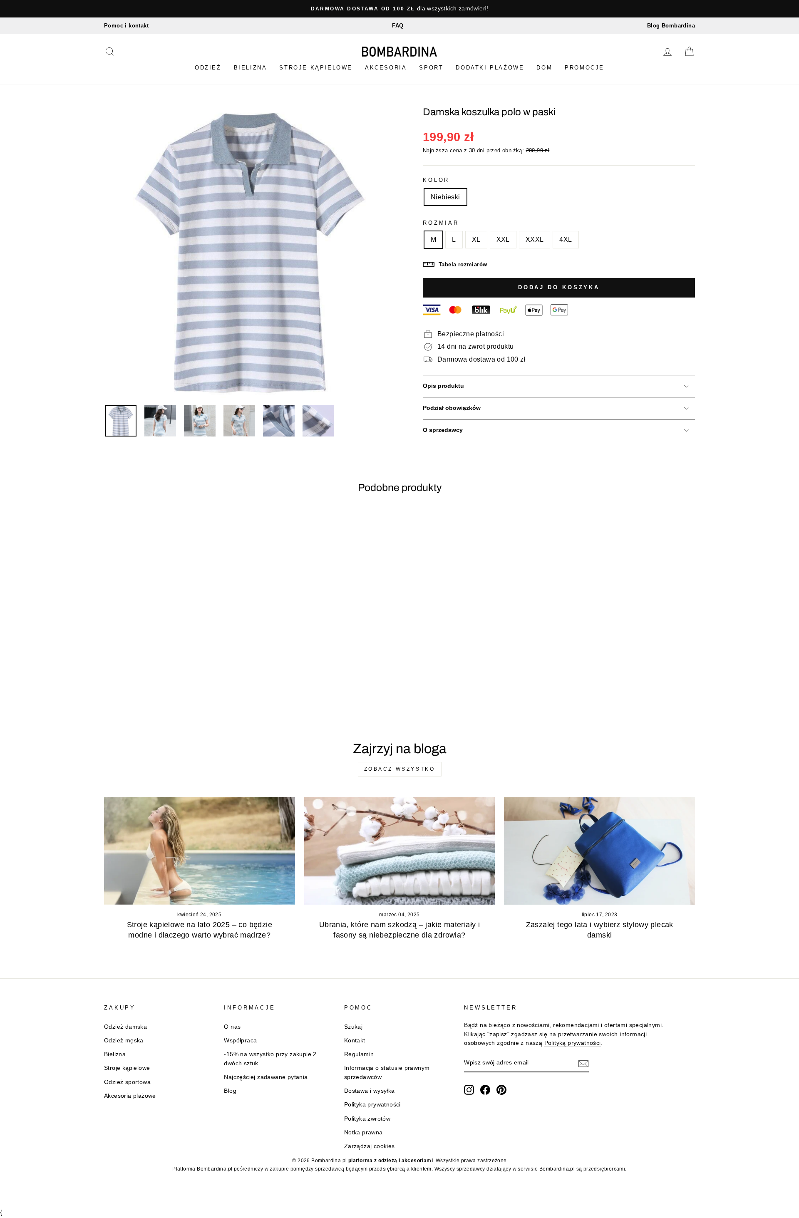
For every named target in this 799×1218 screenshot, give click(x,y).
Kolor (436, 180)
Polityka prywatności (372, 1104)
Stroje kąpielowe (315, 67)
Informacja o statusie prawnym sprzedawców (387, 1072)
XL (476, 239)
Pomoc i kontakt (126, 25)
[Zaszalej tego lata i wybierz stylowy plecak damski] (599, 851)
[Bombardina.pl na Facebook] (485, 1090)
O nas (232, 1027)
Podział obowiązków (452, 408)
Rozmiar (441, 223)
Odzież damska (125, 1027)
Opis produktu (443, 386)
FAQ (397, 25)
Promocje (584, 67)
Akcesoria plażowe (130, 1096)
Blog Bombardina (671, 25)
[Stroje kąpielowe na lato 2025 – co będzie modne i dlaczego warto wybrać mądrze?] (199, 851)
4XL (565, 239)
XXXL (535, 239)
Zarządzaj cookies (369, 1146)
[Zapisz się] (583, 1063)
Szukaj (353, 1027)
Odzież (208, 67)
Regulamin (359, 1054)
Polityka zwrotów (367, 1119)
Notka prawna (363, 1132)
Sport (431, 67)
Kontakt (354, 1040)
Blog (230, 1091)
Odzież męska (124, 1040)
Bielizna (250, 67)
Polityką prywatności (572, 1043)
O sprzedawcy (443, 430)
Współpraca (240, 1040)
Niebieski (445, 197)
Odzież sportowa (127, 1082)
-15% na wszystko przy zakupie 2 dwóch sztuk (270, 1059)
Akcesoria (386, 67)
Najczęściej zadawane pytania (266, 1077)
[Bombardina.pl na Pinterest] (501, 1090)
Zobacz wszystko (399, 769)
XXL (503, 239)
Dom (544, 67)
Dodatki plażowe (490, 67)
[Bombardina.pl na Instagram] (469, 1090)
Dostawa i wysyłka (369, 1091)
